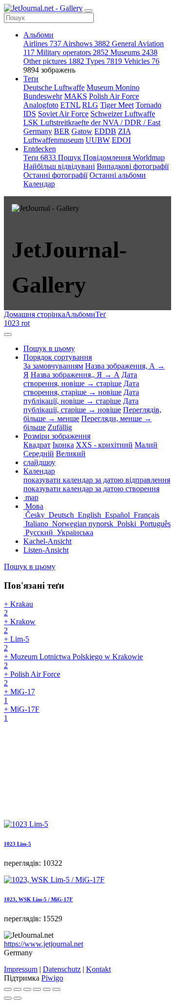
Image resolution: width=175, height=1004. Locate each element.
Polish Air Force (114, 96)
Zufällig (60, 427)
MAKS (75, 96)
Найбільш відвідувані (59, 166)
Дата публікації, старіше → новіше (81, 405)
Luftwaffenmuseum (53, 140)
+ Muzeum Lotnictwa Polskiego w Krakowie (73, 660)
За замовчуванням (53, 366)
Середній (38, 453)
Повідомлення (108, 157)
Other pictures (53, 61)
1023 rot (17, 323)
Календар (39, 184)
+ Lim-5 (16, 643)
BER (62, 131)
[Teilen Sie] (17, 989)
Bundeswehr (42, 96)
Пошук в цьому (29, 566)
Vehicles (141, 61)
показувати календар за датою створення (91, 488)
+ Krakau (18, 608)
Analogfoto (40, 105)
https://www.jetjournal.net (43, 944)
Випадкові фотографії (133, 166)
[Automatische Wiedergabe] (56, 989)
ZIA (124, 131)
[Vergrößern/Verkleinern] (37, 989)
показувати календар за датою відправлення (96, 480)
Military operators (72, 52)
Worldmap (149, 157)
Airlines (42, 43)
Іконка (63, 445)
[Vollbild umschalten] (27, 989)
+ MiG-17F (21, 713)
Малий (146, 445)
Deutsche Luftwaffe (54, 87)
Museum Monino (113, 87)
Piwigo (52, 978)
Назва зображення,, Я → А (75, 375)
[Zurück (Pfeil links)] (8, 998)
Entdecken (39, 149)
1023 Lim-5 (17, 844)
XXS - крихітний (104, 445)
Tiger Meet (117, 105)
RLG (90, 105)
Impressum (20, 969)
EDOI (121, 140)
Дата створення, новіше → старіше (80, 379)
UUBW (98, 140)
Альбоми (38, 35)
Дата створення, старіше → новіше (81, 387)
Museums (134, 52)
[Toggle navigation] (88, 10)
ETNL (70, 105)
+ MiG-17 (19, 696)
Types (104, 61)
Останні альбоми (117, 175)
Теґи (30, 78)
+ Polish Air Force (32, 678)
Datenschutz (62, 969)
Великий (71, 453)
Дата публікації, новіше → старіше (81, 396)
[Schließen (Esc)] (8, 989)
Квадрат (37, 445)
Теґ (100, 314)
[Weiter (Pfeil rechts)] (17, 998)
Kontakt (98, 969)
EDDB (105, 131)
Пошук (70, 157)
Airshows (86, 43)
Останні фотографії (55, 175)
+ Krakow (19, 625)
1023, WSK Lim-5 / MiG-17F (38, 899)
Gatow (81, 131)
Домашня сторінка (34, 314)
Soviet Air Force (63, 114)
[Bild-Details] (47, 989)
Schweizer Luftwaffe (122, 114)
